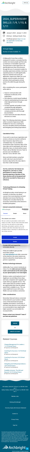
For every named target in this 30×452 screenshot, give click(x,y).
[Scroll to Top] (27, 449)
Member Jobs (15, 396)
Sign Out (15, 425)
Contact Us (15, 413)
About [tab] (24, 213)
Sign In (15, 323)
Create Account (15, 331)
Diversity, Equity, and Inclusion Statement (15, 408)
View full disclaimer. (14, 441)
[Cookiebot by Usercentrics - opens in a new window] (22, 209)
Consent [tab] (5, 213)
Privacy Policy (15, 419)
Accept (15, 237)
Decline (15, 241)
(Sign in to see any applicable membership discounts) (16, 40)
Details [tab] (15, 213)
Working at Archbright (15, 402)
